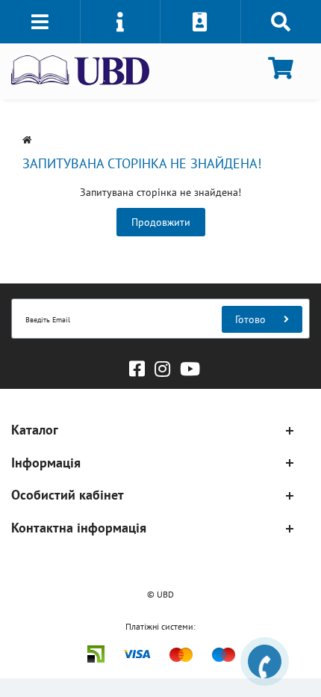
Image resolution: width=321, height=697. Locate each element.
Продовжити (160, 222)
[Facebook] (133, 366)
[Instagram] (158, 366)
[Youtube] (186, 366)
